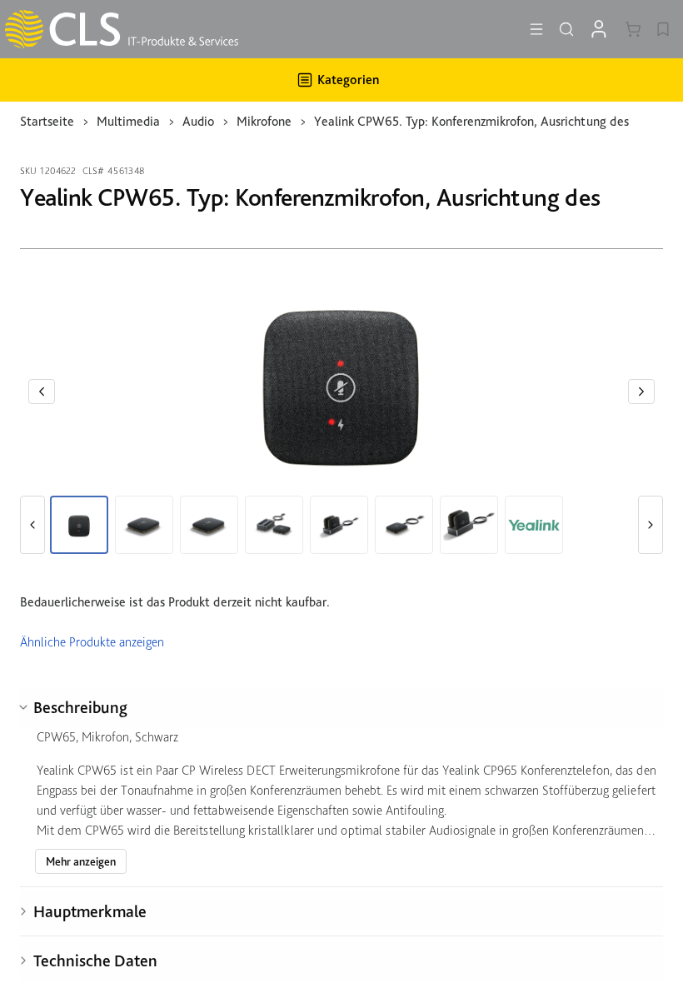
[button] (41, 391)
